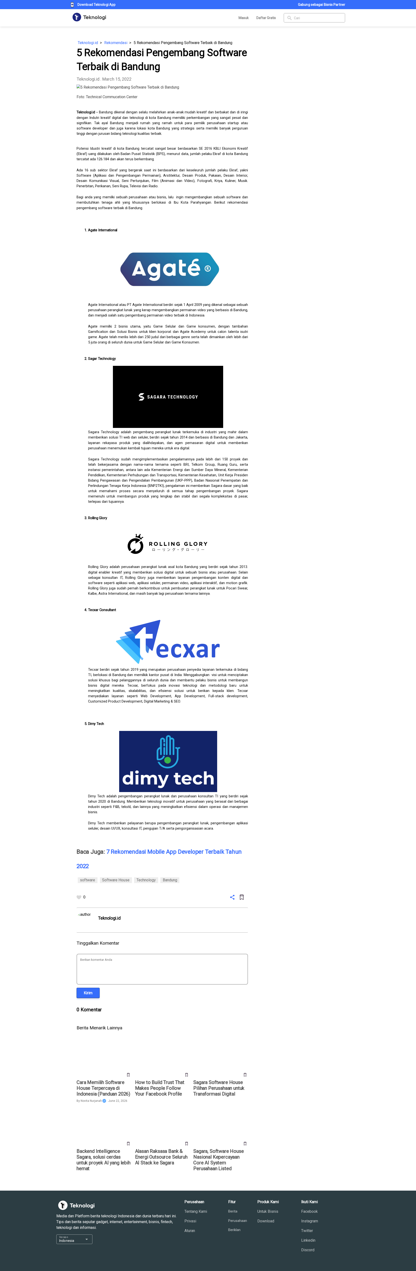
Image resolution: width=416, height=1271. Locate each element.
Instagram (309, 1221)
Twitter (307, 1230)
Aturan (189, 1230)
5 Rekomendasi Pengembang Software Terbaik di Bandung (183, 42)
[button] (88, 993)
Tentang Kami (195, 1211)
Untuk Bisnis (267, 1211)
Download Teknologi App (97, 4)
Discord (307, 1250)
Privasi (190, 1221)
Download (265, 1221)
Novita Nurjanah (91, 1101)
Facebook (309, 1211)
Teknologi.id (88, 42)
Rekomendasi (115, 42)
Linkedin (308, 1240)
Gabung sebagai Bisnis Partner (321, 4)
